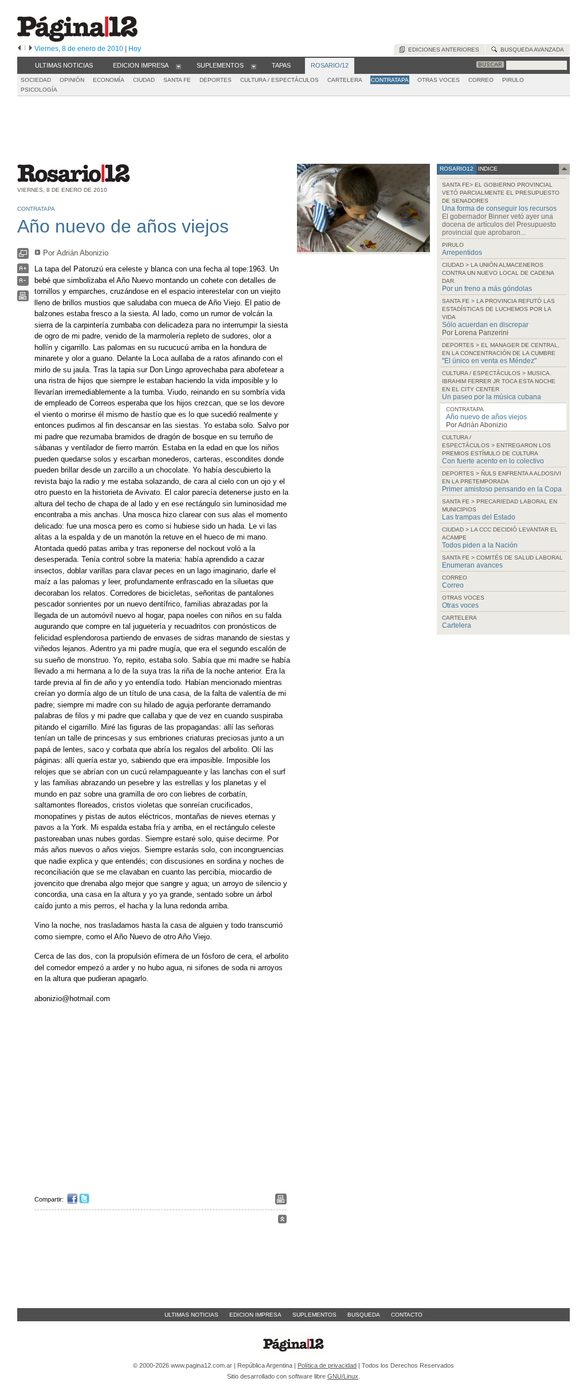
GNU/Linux (342, 1376)
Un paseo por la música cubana (491, 397)
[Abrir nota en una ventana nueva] (23, 256)
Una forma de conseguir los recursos (499, 208)
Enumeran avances (472, 565)
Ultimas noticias (191, 1315)
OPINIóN (72, 80)
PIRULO (513, 80)
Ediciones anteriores (442, 49)
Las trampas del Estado (478, 517)
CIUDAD (144, 80)
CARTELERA (344, 80)
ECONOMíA (108, 80)
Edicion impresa (255, 1315)
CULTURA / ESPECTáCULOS (279, 80)
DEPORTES (215, 80)
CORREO (481, 80)
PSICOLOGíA (39, 89)
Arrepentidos (462, 253)
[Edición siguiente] (31, 49)
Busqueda (363, 1315)
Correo (453, 585)
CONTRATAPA (390, 80)
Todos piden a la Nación (480, 545)
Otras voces (460, 605)
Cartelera (456, 625)
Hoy (134, 49)
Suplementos (314, 1315)
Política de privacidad (327, 1365)
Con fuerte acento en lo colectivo (493, 461)
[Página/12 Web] (77, 39)
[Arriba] (282, 1220)
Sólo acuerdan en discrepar (485, 325)
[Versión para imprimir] (23, 298)
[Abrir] (178, 66)
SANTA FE (177, 80)
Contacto (406, 1315)
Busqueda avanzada (530, 49)
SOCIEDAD (36, 80)
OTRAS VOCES (438, 80)
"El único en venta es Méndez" (489, 361)
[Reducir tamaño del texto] (23, 283)
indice (487, 169)
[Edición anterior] (19, 49)
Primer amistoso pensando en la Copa (502, 489)
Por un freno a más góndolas (487, 289)
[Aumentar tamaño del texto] (23, 271)
